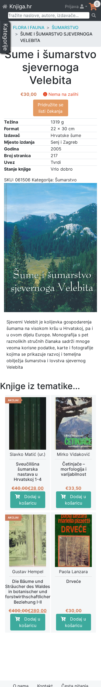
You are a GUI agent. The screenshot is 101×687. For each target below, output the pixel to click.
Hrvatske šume (66, 135)
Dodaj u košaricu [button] (29, 500)
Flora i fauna (28, 27)
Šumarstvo (65, 27)
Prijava (72, 6)
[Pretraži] (93, 15)
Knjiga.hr (20, 6)
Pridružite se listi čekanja (50, 108)
